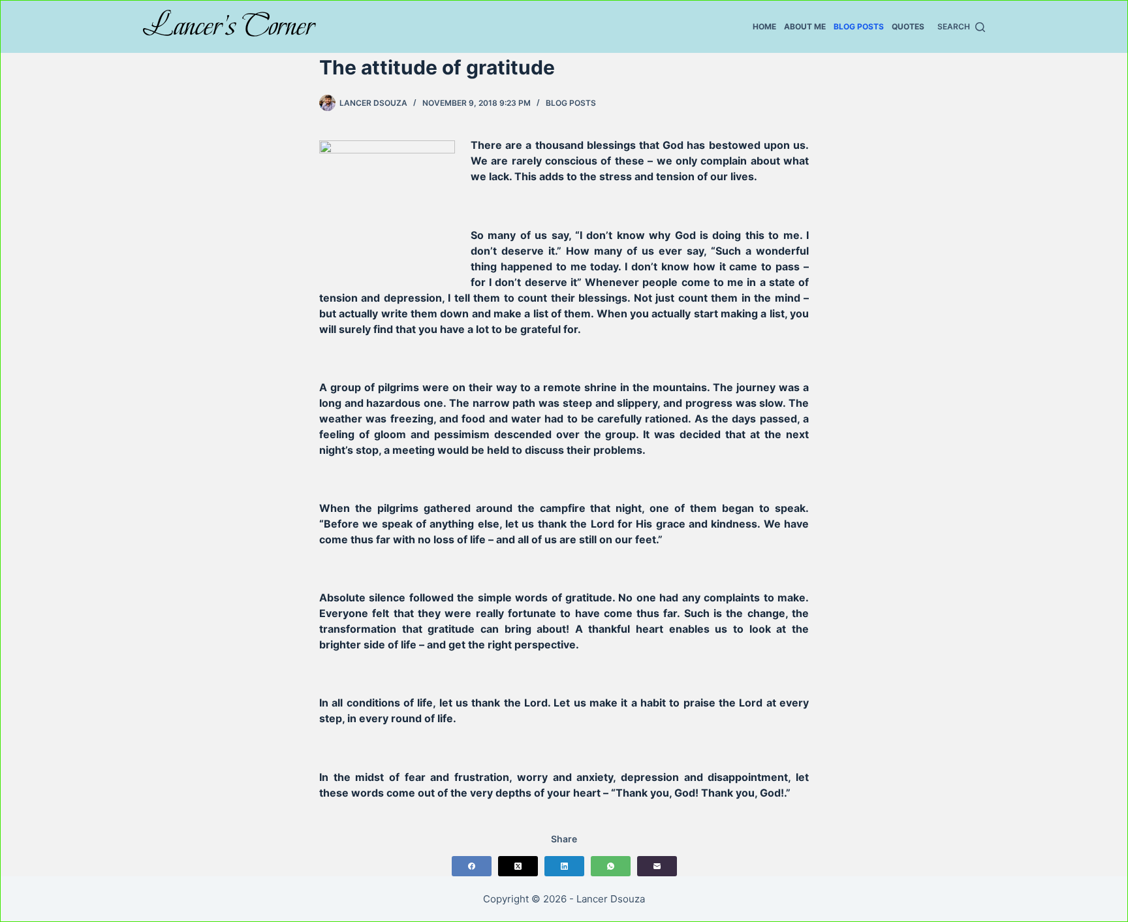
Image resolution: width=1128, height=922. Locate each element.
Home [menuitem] (764, 26)
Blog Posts (571, 103)
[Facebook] (472, 866)
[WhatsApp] (611, 866)
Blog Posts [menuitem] (859, 26)
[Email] (657, 866)
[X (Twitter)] (518, 866)
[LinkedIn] (564, 866)
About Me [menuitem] (805, 26)
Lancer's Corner (229, 25)
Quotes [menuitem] (908, 26)
